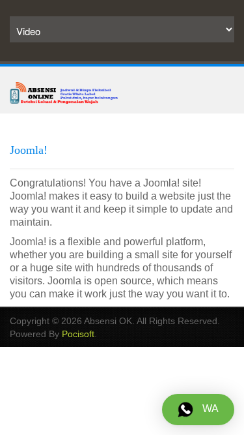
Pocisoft (78, 334)
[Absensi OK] (64, 92)
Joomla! (28, 150)
